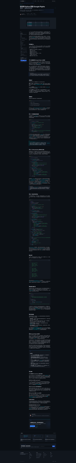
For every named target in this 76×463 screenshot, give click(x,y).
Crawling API (33, 37)
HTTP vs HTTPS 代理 (38, 456)
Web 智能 (30, 457)
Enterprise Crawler (45, 454)
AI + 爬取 (30, 453)
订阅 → (53, 446)
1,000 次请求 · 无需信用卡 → (23, 61)
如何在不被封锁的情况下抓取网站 (38, 327)
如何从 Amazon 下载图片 (38, 455)
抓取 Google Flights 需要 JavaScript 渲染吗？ (24, 52)
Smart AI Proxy (39, 309)
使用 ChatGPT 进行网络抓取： (39, 454)
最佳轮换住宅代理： (38, 457)
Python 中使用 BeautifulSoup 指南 (39, 84)
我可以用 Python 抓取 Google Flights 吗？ (24, 49)
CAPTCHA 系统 (30, 455)
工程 (29, 458)
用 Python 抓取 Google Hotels (36, 329)
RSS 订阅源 (51, 455)
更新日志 (51, 453)
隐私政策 (53, 461)
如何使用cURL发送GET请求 (38, 453)
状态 (50, 454)
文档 (43, 456)
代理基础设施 (30, 454)
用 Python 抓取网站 (38, 384)
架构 (29, 456)
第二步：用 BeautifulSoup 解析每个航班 (23, 39)
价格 (43, 457)
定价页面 (36, 308)
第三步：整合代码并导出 (22, 40)
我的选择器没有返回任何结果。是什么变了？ (24, 55)
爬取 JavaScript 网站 (35, 328)
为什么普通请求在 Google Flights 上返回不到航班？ (24, 48)
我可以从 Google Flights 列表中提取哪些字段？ (24, 51)
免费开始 (23, 60)
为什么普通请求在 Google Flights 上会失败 (23, 34)
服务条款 (55, 461)
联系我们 (51, 456)
